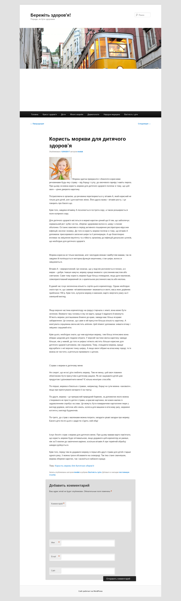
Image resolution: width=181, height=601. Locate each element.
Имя (55, 542)
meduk (80, 151)
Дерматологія (93, 114)
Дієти (63, 114)
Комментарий (57, 503)
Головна (34, 114)
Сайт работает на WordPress (90, 591)
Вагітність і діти (131, 114)
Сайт (53, 570)
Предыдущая (37, 123)
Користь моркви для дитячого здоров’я (74, 465)
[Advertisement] (90, 90)
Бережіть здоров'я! (51, 15)
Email (55, 556)
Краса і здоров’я (50, 114)
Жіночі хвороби (76, 114)
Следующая (144, 123)
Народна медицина (112, 114)
